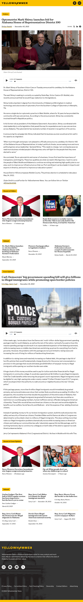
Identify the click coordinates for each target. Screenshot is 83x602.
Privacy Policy (6, 586)
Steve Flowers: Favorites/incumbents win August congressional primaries (17, 220)
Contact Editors (61, 586)
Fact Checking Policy (36, 586)
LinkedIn (77, 26)
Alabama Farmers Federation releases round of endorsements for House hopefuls (64, 249)
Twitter (74, 26)
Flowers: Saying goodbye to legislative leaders (38, 247)
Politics (5, 14)
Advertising (74, 586)
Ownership (50, 586)
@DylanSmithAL (9, 183)
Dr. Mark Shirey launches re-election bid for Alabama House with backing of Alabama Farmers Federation (12, 250)
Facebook (80, 26)
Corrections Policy (20, 586)
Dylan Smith (7, 26)
